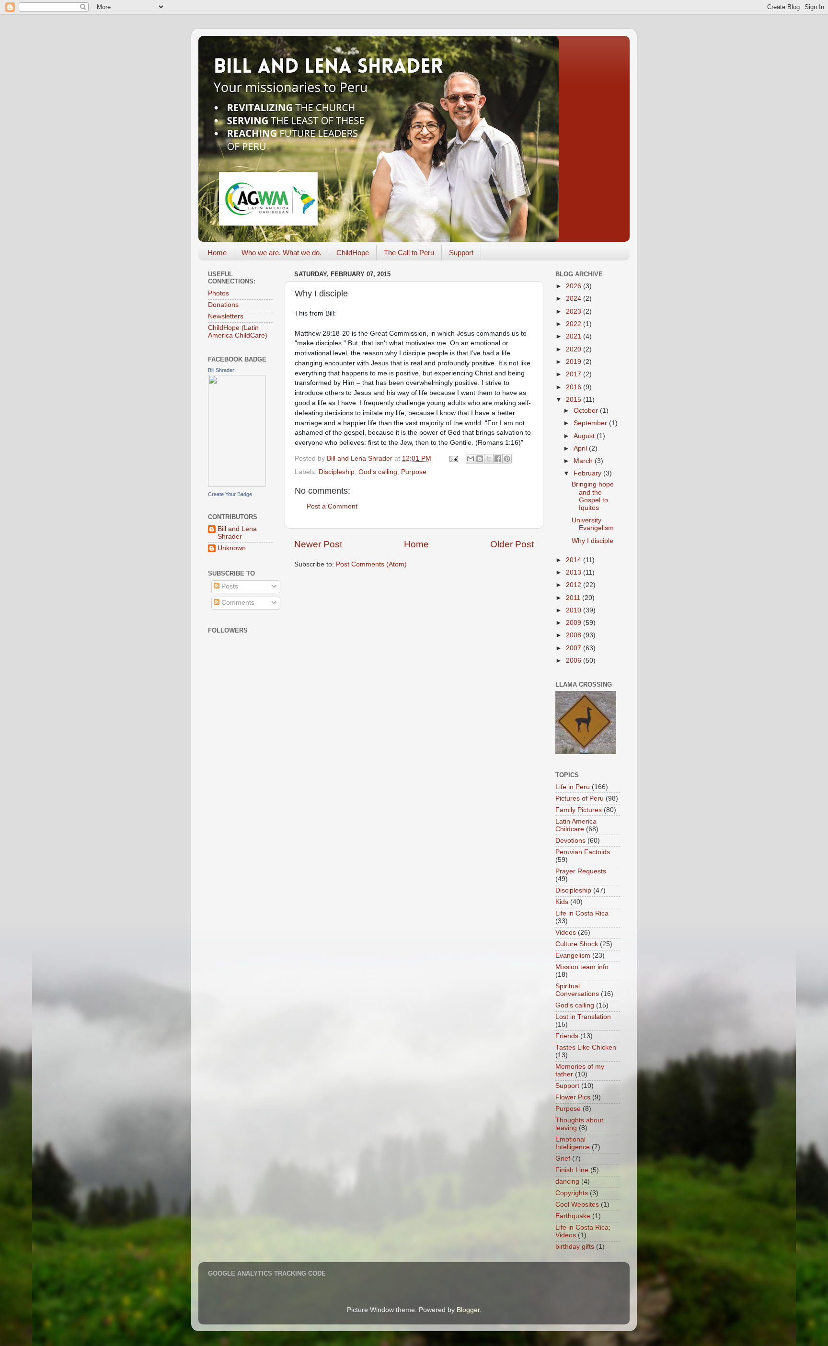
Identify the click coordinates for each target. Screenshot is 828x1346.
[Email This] (470, 459)
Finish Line (571, 1170)
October (587, 410)
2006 (574, 660)
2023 (574, 311)
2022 (574, 324)
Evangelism (572, 955)
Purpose (413, 471)
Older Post (512, 544)
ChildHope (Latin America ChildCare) (237, 331)
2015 (574, 399)
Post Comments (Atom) (371, 564)
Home (217, 253)
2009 (574, 622)
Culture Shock (576, 944)
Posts (228, 586)
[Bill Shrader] (236, 484)
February (588, 473)
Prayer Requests (580, 871)
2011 (574, 597)
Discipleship (337, 471)
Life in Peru (572, 787)
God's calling (377, 471)
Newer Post (318, 544)
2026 (574, 286)
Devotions (570, 840)
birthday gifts (574, 1246)
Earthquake (572, 1216)
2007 (574, 648)
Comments (236, 602)
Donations (223, 304)
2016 (574, 387)
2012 (574, 584)
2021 (574, 336)
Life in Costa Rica (582, 913)
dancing (567, 1181)
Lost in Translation (583, 1016)
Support (461, 253)
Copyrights (571, 1193)
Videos (565, 932)
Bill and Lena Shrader (237, 532)
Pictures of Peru (579, 798)
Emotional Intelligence (572, 1143)
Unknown (232, 548)
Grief (562, 1158)
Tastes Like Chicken (585, 1047)
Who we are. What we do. (282, 253)
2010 (574, 610)
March (584, 460)
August (585, 436)
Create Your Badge (230, 494)
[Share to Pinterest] (507, 459)
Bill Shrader (221, 370)
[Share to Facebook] (498, 459)
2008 (574, 635)
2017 (574, 374)
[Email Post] (453, 458)
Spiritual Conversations (577, 990)
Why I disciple (592, 540)
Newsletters (225, 316)
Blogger (468, 1309)
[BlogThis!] (479, 459)
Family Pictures (578, 810)
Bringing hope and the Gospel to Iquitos (593, 496)
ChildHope (352, 253)
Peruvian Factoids (582, 852)
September (591, 423)
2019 (574, 361)
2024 (574, 298)
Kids (561, 901)
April (581, 448)
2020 (574, 349)
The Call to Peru (409, 253)
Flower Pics (572, 1097)
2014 (574, 560)
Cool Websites (577, 1204)
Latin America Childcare (576, 825)
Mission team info (582, 967)
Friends (566, 1036)
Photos (218, 293)
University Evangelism (593, 524)
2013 (574, 572)
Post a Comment (332, 506)
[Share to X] (489, 459)
